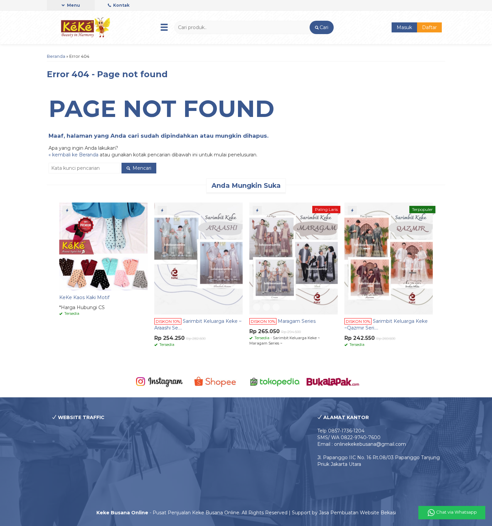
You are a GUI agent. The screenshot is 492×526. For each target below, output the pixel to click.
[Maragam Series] (293, 258)
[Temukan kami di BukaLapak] (333, 381)
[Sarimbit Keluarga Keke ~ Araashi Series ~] (198, 258)
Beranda (56, 56)
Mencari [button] (141, 168)
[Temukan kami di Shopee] (217, 381)
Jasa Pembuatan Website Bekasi (357, 513)
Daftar (429, 27)
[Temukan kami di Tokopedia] (275, 381)
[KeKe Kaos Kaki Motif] (103, 246)
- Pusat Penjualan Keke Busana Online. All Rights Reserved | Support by (207, 513)
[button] (321, 27)
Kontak (121, 5)
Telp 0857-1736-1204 (340, 431)
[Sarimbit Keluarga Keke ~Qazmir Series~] (388, 258)
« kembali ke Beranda (73, 155)
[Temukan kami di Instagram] (159, 381)
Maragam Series (297, 321)
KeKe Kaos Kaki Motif (84, 297)
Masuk (404, 27)
